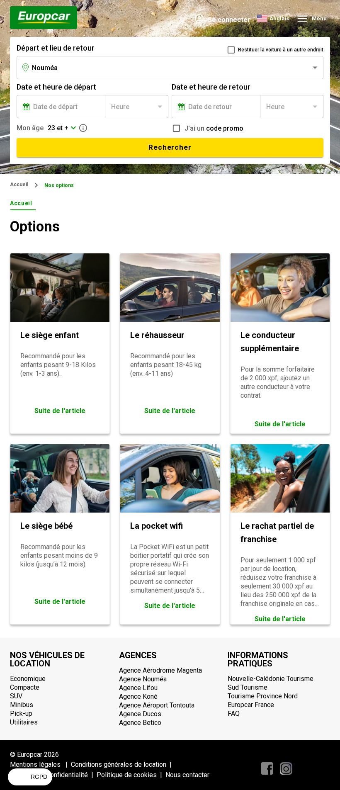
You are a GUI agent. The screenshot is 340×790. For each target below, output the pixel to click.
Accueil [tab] (21, 203)
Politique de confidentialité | (53, 775)
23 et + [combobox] (58, 128)
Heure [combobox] (120, 107)
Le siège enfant (49, 335)
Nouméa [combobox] (45, 68)
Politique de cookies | (131, 775)
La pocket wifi (156, 526)
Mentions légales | (40, 764)
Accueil (19, 184)
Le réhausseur (157, 335)
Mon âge (30, 128)
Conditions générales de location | (123, 764)
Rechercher (170, 147)
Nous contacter (187, 775)
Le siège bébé (46, 526)
